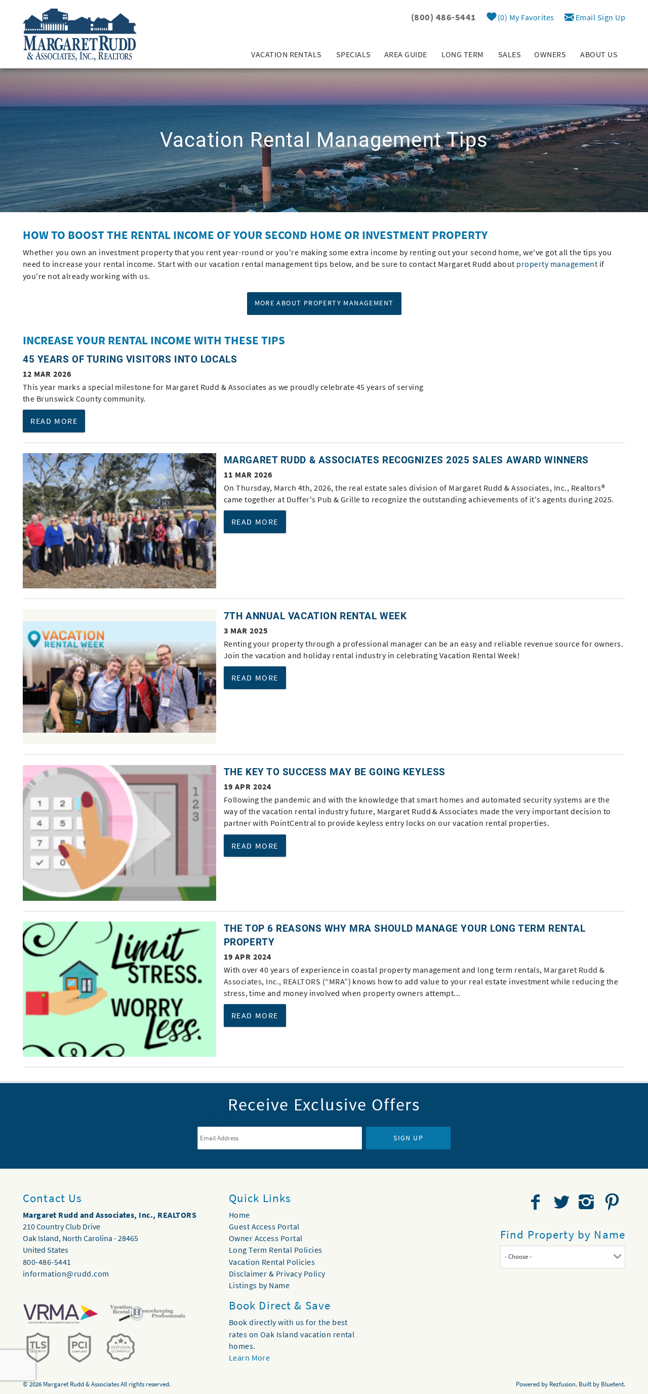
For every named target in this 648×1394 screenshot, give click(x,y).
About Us (599, 54)
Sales (509, 54)
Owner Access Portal (266, 1238)
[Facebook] (536, 1202)
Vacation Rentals (286, 54)
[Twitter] (562, 1202)
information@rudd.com (66, 1273)
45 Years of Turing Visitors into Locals (130, 359)
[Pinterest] (613, 1202)
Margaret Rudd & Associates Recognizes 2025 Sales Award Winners (406, 460)
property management (556, 264)
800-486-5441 (47, 1262)
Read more (53, 421)
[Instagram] (587, 1202)
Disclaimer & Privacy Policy (277, 1273)
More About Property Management (324, 302)
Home (239, 1215)
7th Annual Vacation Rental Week (315, 616)
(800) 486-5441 (443, 17)
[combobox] (562, 1257)
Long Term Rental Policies (275, 1250)
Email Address (224, 1119)
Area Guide (405, 54)
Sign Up (408, 1137)
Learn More (249, 1357)
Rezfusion (562, 1384)
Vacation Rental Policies (272, 1262)
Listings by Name (259, 1285)
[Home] (80, 34)
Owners (550, 54)
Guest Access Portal (264, 1226)
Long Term (462, 54)
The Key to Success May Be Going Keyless (335, 772)
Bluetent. (613, 1384)
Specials (353, 54)
